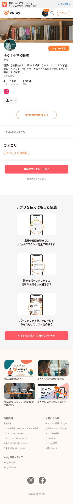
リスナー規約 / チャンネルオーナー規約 (21, 428)
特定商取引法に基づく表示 (15, 443)
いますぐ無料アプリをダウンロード (36, 335)
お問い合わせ (51, 448)
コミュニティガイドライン (15, 438)
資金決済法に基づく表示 (14, 448)
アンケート (50, 438)
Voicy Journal (9, 462)
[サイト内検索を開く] (52, 13)
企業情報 (7, 423)
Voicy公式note (10, 467)
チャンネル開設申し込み (56, 423)
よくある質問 (51, 443)
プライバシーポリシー (13, 433)
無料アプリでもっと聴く (36, 169)
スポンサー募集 (52, 433)
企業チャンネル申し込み (56, 428)
